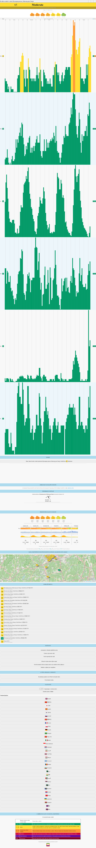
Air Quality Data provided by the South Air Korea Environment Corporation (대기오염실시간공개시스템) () (48, 488)
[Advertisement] (39, 473)
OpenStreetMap (88, 581)
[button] (53, 557)
